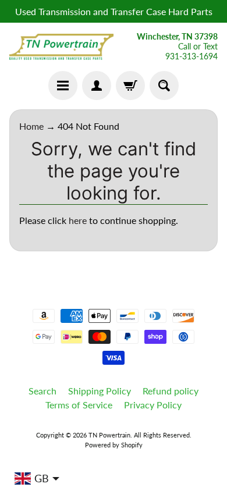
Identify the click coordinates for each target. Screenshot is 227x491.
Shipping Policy (99, 390)
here (78, 220)
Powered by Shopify (114, 445)
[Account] (96, 85)
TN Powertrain (109, 435)
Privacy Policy (153, 404)
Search (42, 390)
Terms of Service (78, 404)
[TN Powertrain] (61, 47)
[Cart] (130, 85)
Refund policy (170, 390)
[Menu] (62, 85)
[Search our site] (164, 85)
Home (31, 125)
